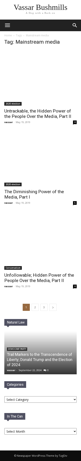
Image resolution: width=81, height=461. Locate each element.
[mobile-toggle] (7, 25)
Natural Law (16, 322)
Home (8, 35)
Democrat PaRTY (17, 349)
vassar (8, 122)
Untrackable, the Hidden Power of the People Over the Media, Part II (37, 113)
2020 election (13, 103)
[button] (75, 25)
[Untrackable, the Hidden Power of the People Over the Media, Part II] (40, 77)
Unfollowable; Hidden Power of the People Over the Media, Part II (39, 278)
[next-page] (53, 307)
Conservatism (13, 267)
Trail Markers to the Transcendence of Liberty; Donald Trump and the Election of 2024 (39, 359)
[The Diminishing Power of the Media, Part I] (40, 159)
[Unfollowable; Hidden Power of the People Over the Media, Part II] (40, 242)
